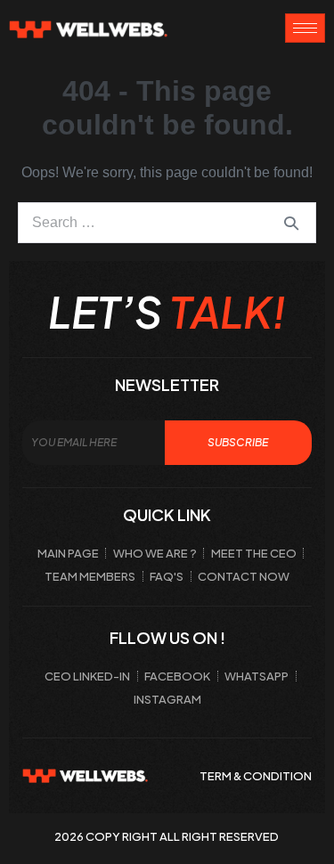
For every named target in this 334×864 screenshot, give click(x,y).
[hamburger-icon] (305, 28)
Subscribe (238, 442)
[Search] (291, 223)
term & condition (256, 776)
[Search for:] (167, 222)
